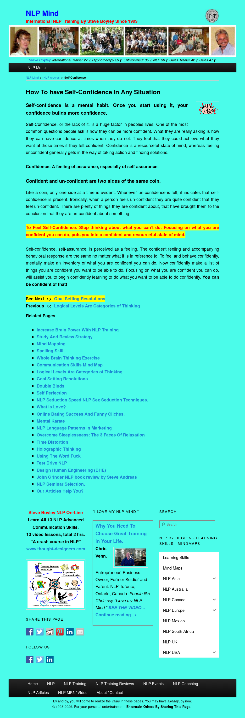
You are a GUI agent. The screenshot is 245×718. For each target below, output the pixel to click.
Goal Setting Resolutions (79, 298)
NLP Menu (37, 67)
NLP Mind (42, 13)
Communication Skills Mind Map (70, 365)
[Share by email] (80, 632)
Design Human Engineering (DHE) (71, 470)
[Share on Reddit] (50, 632)
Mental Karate (51, 421)
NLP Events (153, 683)
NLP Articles (52, 77)
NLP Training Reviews (115, 683)
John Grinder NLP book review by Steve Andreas (87, 477)
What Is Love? (51, 407)
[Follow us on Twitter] (40, 659)
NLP (51, 683)
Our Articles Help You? (60, 491)
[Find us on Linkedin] (50, 659)
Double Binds (50, 386)
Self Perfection (52, 393)
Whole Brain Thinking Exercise (68, 358)
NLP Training (75, 683)
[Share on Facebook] (29, 632)
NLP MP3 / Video (73, 692)
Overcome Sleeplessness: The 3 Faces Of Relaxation (91, 435)
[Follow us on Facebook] (29, 659)
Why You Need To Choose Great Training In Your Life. (121, 533)
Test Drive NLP (52, 463)
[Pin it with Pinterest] (60, 632)
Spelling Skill (50, 350)
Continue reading (115, 615)
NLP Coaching (185, 683)
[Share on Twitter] (40, 632)
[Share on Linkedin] (70, 632)
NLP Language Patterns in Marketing (74, 428)
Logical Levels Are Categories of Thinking (97, 306)
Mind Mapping (51, 344)
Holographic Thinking (59, 449)
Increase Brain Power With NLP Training (78, 330)
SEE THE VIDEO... (126, 607)
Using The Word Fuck (59, 456)
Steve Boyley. (40, 60)
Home (33, 683)
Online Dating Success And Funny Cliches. (81, 414)
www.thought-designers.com (55, 549)
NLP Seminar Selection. (61, 484)
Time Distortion (52, 442)
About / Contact (110, 692)
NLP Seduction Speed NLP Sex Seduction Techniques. (92, 400)
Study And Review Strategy (65, 337)
